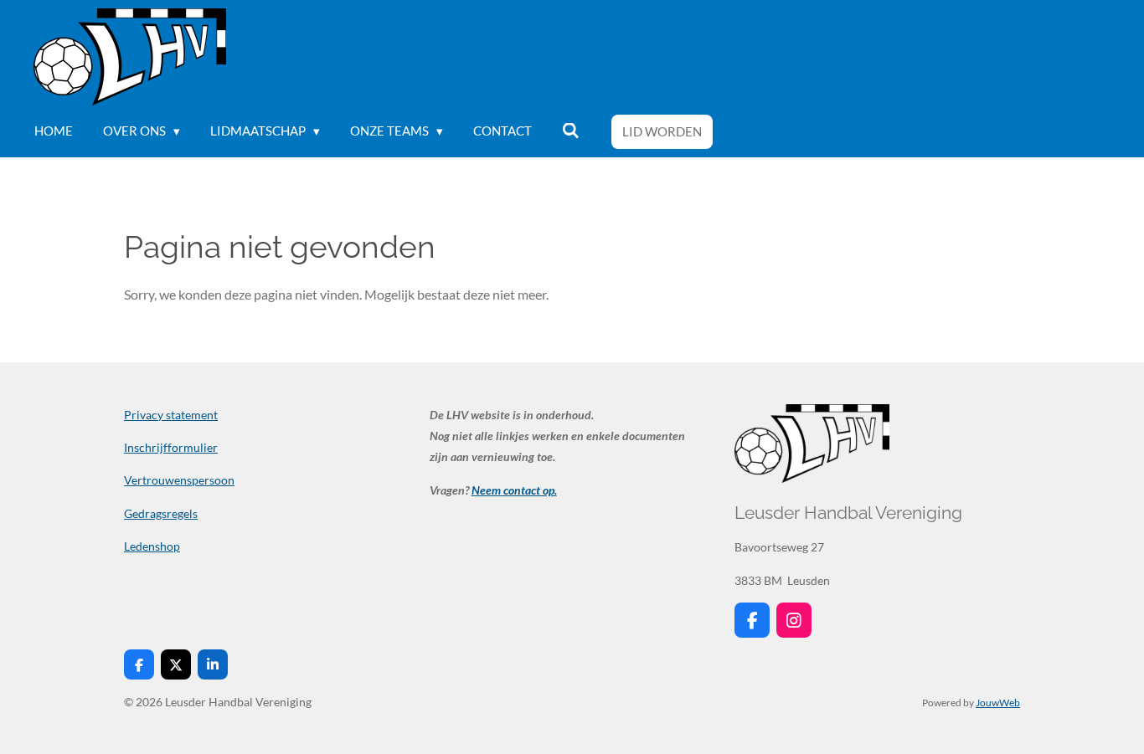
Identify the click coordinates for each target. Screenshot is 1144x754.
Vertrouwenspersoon (179, 480)
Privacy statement (171, 415)
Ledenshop (152, 546)
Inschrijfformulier (171, 447)
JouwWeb (998, 702)
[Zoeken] (570, 131)
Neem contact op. (514, 490)
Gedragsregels (161, 513)
